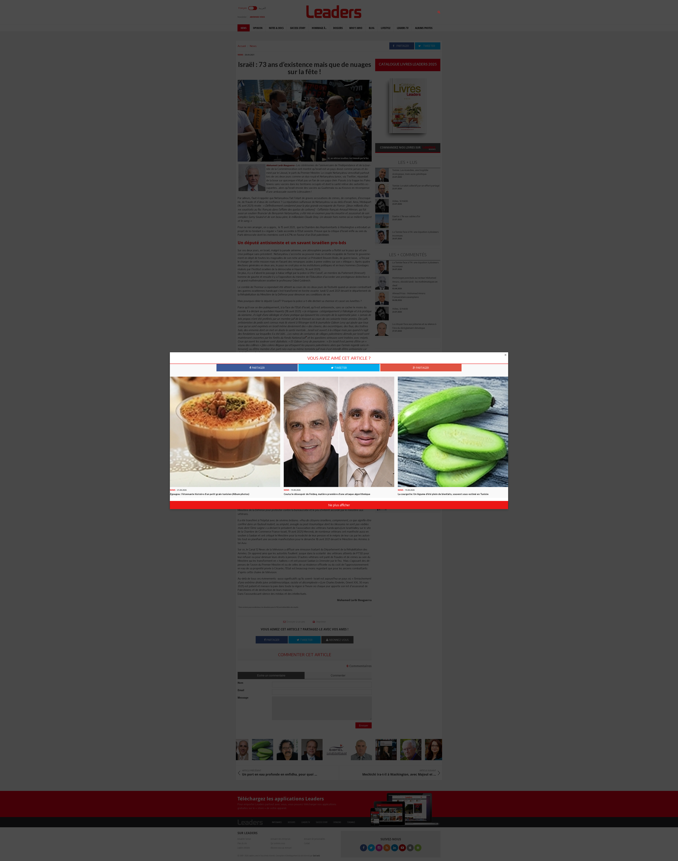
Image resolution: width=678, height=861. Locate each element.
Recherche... (383, 11)
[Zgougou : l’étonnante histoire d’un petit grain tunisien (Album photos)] (225, 431)
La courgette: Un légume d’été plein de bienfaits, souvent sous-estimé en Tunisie (443, 494)
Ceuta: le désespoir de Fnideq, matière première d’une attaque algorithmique (327, 494)
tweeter (340, 367)
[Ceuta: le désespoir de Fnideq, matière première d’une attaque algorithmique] (339, 431)
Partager (258, 367)
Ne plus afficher (339, 505)
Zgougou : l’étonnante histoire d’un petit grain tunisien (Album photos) (209, 494)
